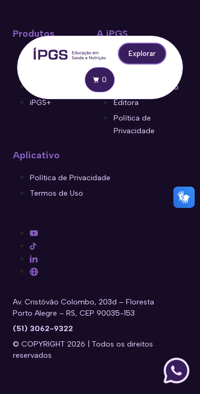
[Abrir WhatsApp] (176, 370)
